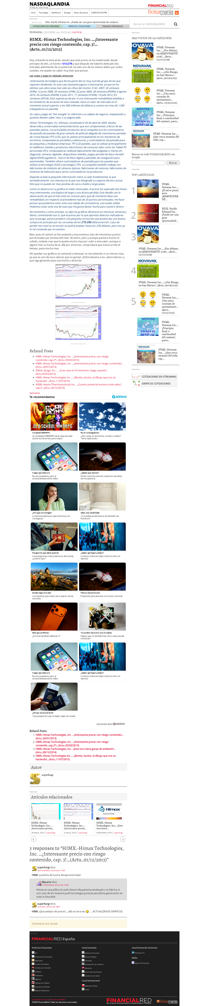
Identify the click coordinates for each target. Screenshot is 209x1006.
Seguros (37, 979)
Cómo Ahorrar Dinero (93, 972)
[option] (84, 22)
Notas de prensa (81, 12)
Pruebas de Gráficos (55, 22)
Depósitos (38, 960)
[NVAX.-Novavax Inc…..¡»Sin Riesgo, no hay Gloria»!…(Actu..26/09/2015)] (142, 73)
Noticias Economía (91, 953)
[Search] (175, 24)
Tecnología (43, 12)
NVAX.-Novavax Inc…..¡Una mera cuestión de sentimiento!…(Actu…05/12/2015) (167, 96)
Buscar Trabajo (90, 957)
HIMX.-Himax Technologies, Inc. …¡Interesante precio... (42, 825)
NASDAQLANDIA (50, 4)
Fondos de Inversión (42, 968)
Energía (67, 12)
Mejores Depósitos (41, 990)
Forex (86, 989)
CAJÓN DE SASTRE (99, 12)
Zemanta (35, 393)
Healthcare (56, 12)
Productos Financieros (43, 957)
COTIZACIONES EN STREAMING (46, 26)
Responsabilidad (58, 999)
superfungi (77, 32)
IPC (35, 953)
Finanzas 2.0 (139, 953)
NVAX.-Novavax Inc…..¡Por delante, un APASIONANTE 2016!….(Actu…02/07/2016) (167, 53)
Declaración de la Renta (93, 964)
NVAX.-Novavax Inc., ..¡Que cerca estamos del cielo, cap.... (166, 136)
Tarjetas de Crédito (42, 983)
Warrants (88, 968)
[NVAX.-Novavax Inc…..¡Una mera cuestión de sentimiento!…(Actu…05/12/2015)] (142, 95)
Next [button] (122, 840)
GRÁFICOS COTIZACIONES (79, 26)
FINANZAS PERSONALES (113, 26)
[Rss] (177, 13)
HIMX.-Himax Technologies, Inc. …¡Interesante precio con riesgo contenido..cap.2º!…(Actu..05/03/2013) (72, 358)
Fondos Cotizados (41, 964)
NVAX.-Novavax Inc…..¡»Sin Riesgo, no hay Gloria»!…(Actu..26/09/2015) (167, 73)
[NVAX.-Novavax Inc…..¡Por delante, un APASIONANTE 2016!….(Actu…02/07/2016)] (142, 52)
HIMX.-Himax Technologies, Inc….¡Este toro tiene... (77, 825)
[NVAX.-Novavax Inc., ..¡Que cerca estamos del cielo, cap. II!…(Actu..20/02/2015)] (141, 138)
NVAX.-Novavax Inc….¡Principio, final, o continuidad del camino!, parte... (168, 116)
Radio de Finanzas (141, 963)
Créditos (37, 971)
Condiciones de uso (40, 999)
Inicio (33, 12)
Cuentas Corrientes (42, 987)
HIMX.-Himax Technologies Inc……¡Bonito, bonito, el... (107, 825)
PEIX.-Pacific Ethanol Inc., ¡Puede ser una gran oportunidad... (170, 214)
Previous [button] (33, 840)
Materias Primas (90, 986)
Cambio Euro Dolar (92, 976)
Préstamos (38, 975)
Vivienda (88, 960)
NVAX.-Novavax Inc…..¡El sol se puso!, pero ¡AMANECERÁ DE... (170, 191)
